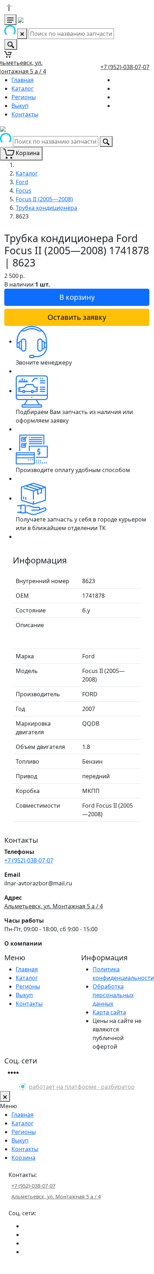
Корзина (23, 1158)
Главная (22, 80)
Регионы (23, 97)
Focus (23, 190)
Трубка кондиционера (46, 208)
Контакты (24, 114)
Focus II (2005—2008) (44, 199)
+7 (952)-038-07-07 (124, 67)
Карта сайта (109, 1012)
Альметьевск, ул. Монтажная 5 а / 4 (53, 906)
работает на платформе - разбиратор (82, 1087)
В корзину (77, 297)
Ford (22, 182)
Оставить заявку (77, 317)
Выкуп (20, 106)
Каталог (22, 88)
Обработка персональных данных (113, 995)
